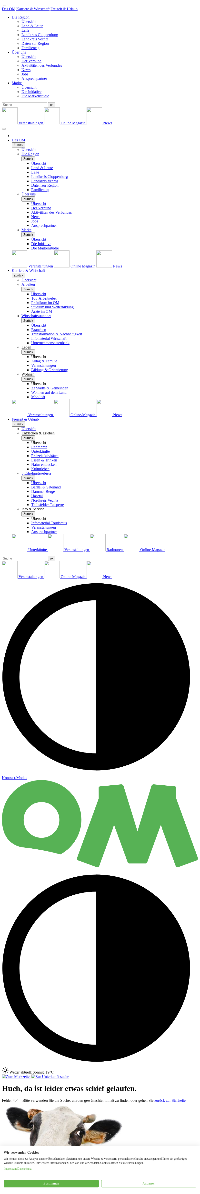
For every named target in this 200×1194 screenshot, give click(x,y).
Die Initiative (31, 92)
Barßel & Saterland (46, 487)
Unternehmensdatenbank (50, 343)
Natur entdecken (44, 464)
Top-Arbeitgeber (44, 298)
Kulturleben (40, 469)
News (25, 70)
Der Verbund (31, 61)
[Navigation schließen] (4, 128)
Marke (17, 83)
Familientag (30, 48)
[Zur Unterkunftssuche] (50, 1077)
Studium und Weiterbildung (52, 307)
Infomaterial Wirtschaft (48, 338)
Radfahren (39, 447)
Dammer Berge (43, 491)
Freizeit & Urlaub (64, 9)
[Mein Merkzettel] (16, 1077)
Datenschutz (24, 1168)
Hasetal (37, 496)
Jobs (24, 74)
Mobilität (38, 397)
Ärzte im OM (41, 311)
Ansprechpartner (34, 78)
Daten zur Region (35, 43)
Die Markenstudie (35, 96)
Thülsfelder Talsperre (47, 505)
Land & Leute (32, 26)
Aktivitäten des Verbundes (41, 65)
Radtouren (115, 550)
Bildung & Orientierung (49, 370)
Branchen (38, 330)
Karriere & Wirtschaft (33, 9)
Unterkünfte (40, 451)
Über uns (19, 52)
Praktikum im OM (45, 303)
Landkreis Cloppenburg (39, 35)
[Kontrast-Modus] (100, 1065)
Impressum (10, 1168)
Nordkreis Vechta (44, 500)
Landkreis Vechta (34, 39)
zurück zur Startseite (170, 1100)
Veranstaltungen (31, 123)
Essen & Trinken (44, 460)
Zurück (18, 145)
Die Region (21, 17)
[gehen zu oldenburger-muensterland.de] (100, 868)
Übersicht (28, 21)
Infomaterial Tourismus (49, 523)
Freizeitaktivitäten (45, 456)
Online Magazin (73, 123)
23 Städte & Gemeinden (49, 388)
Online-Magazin (83, 415)
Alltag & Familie (44, 361)
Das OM (8, 9)
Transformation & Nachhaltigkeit (56, 334)
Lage (25, 30)
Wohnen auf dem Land (49, 392)
